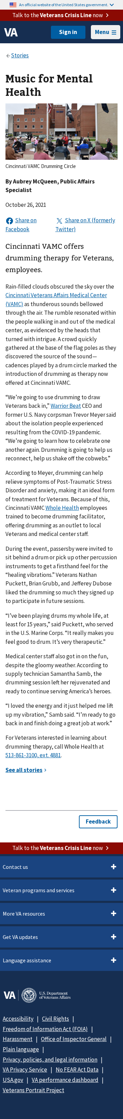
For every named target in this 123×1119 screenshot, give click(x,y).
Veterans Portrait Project (33, 1090)
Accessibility (18, 1018)
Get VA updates (20, 936)
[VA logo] (11, 32)
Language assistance (27, 960)
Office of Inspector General (74, 1039)
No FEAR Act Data (77, 1069)
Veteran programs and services (38, 890)
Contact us (15, 866)
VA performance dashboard (65, 1080)
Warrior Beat (66, 406)
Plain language (21, 1049)
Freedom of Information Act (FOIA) (45, 1029)
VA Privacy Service (25, 1069)
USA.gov (13, 1080)
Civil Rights (55, 1018)
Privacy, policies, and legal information (50, 1059)
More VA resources (24, 913)
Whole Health (62, 508)
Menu (102, 32)
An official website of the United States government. (63, 4)
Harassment (17, 1039)
